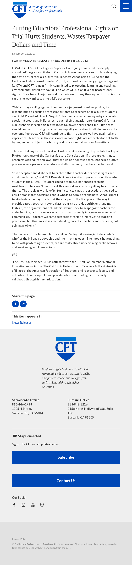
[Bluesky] (42, 505)
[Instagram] (23, 505)
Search (114, 6)
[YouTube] (33, 505)
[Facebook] (14, 505)
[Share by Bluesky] (23, 304)
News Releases (21, 322)
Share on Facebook (15, 304)
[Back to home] (38, 10)
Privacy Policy (19, 538)
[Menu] (126, 6)
